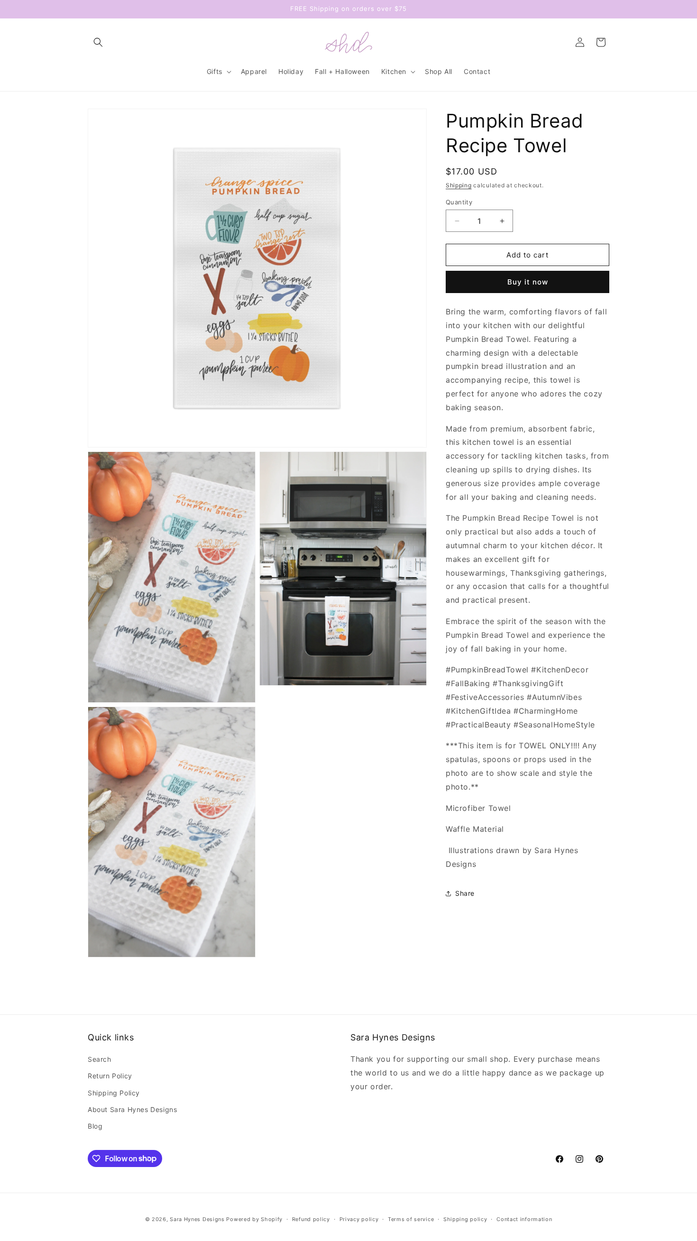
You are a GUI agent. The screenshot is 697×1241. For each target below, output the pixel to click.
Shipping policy (465, 1218)
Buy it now (527, 281)
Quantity (459, 202)
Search (99, 1060)
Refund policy (311, 1218)
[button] (98, 42)
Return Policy (110, 1076)
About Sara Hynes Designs (132, 1109)
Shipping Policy (114, 1093)
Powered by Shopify (254, 1219)
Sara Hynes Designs (197, 1219)
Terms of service (411, 1218)
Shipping (459, 185)
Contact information (524, 1218)
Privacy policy (359, 1218)
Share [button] (465, 893)
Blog (95, 1126)
